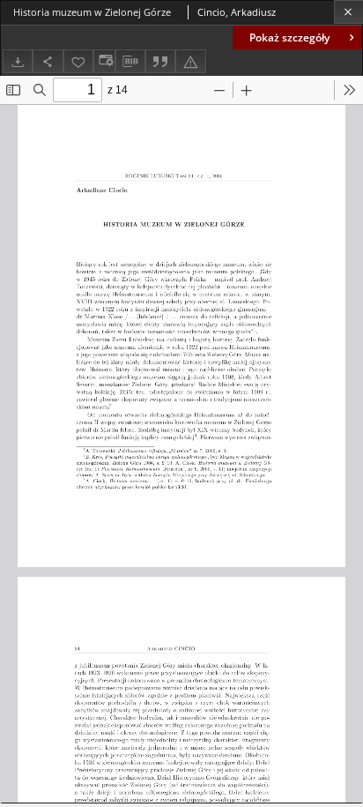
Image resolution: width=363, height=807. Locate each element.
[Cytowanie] (160, 61)
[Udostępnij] (48, 61)
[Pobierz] (18, 61)
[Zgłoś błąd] (190, 61)
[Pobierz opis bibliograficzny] (130, 61)
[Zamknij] (348, 12)
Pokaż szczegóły (289, 37)
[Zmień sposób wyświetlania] (104, 61)
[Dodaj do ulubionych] (78, 61)
